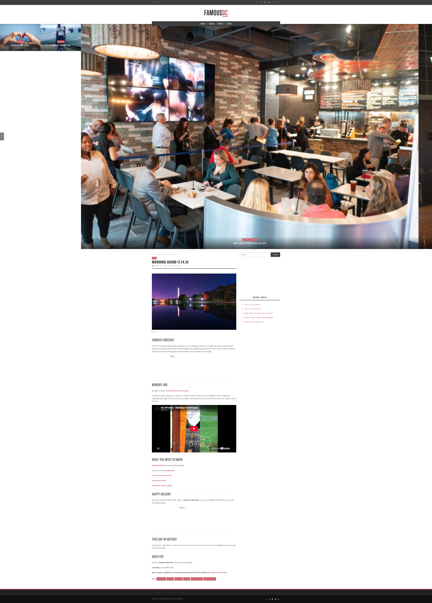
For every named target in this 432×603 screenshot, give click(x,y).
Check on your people (252, 304)
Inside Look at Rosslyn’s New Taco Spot (209, 243)
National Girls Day (209, 579)
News (159, 254)
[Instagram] (265, 2)
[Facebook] (257, 2)
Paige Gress (158, 266)
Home (154, 254)
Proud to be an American (162, 475)
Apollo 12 (170, 579)
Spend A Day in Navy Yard (253, 322)
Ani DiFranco (161, 579)
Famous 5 (20, 42)
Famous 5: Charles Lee (20, 45)
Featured (205, 240)
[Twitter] (269, 2)
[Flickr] (261, 2)
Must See (213, 240)
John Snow (178, 579)
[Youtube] (273, 2)
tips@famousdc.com (218, 572)
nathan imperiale (197, 579)
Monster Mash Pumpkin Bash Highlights (258, 317)
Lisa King (186, 579)
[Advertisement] (258, 276)
